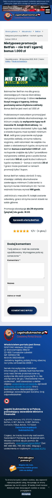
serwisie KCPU (38, 448)
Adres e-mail (14, 295)
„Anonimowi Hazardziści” (28, 443)
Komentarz (13, 260)
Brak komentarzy (19, 61)
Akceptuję (26, 494)
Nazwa (10, 283)
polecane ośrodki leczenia (17, 386)
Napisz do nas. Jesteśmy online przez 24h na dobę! (26, 468)
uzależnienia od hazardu (24, 383)
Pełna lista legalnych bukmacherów (26, 428)
